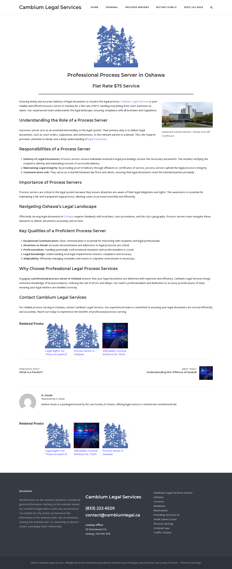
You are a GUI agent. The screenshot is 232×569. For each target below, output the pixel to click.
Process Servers (137, 7)
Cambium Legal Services (50, 7)
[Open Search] (211, 7)
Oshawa (68, 216)
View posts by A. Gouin (53, 398)
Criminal (112, 7)
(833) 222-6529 (193, 7)
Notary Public (166, 7)
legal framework (97, 139)
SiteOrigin (196, 562)
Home (94, 7)
